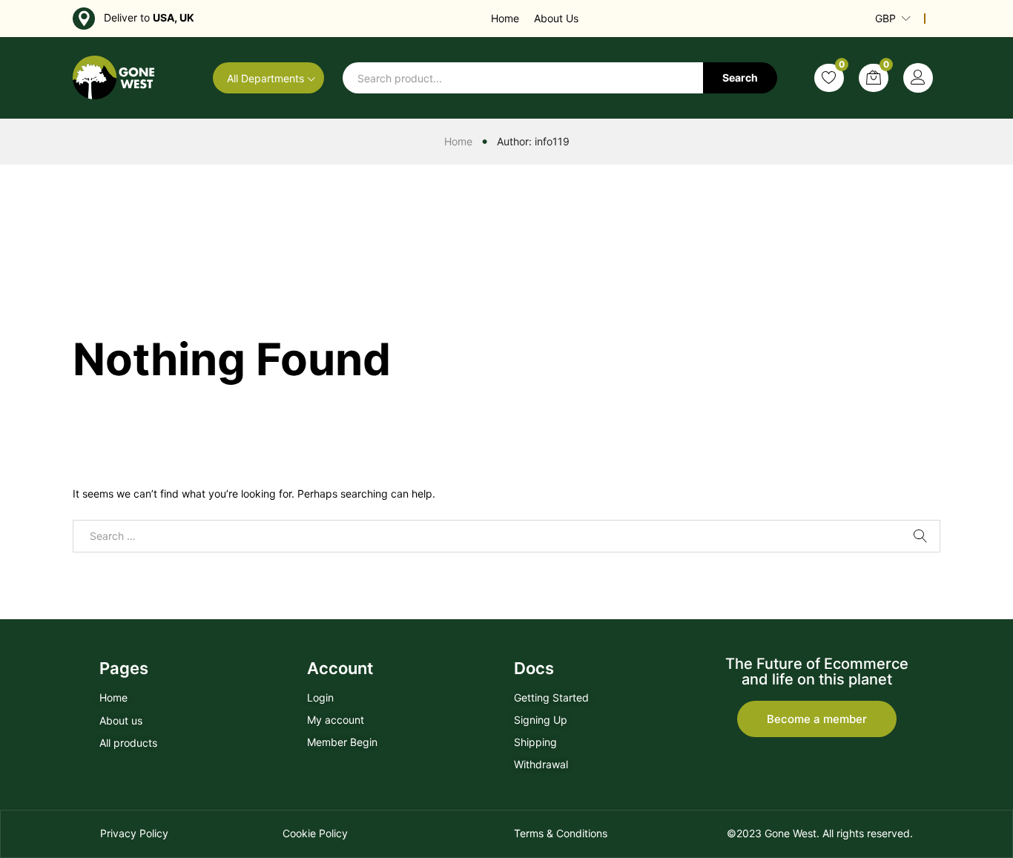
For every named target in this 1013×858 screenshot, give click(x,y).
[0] (829, 77)
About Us (556, 18)
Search (740, 77)
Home (505, 18)
